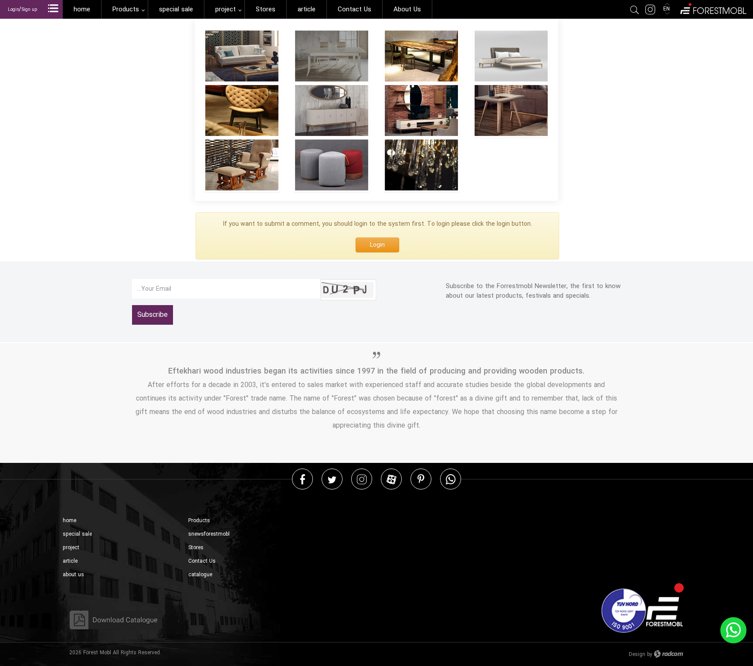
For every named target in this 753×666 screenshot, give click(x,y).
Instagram (361, 478)
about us (73, 574)
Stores (196, 547)
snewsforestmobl (209, 534)
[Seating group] (242, 56)
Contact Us (202, 561)
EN (667, 9)
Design (637, 654)
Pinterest (420, 478)
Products (199, 520)
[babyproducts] (242, 165)
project (71, 547)
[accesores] (331, 165)
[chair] (242, 110)
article (70, 561)
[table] (511, 110)
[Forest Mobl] (712, 7)
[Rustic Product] (421, 56)
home (69, 520)
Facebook (302, 478)
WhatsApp (450, 478)
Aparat (392, 478)
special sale (77, 534)
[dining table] (331, 56)
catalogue (200, 574)
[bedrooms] (511, 56)
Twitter (332, 478)
